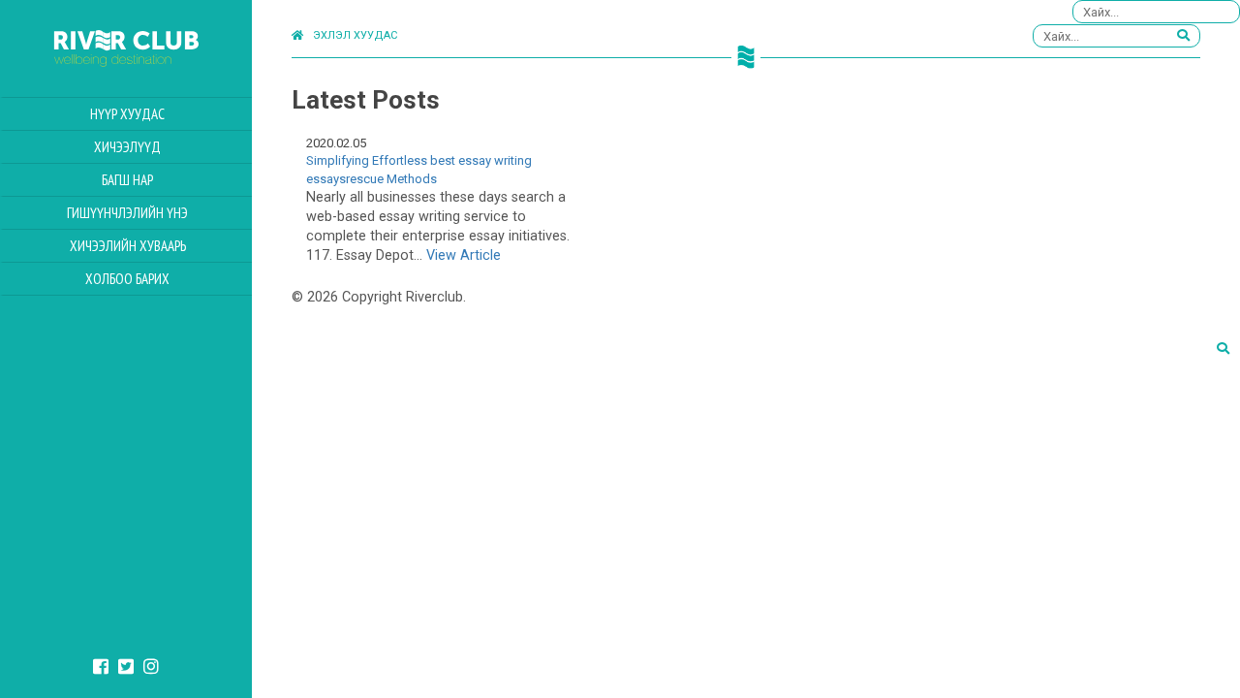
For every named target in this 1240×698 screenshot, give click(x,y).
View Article (463, 255)
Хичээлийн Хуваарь (128, 246)
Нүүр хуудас (127, 114)
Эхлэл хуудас (355, 35)
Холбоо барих (127, 279)
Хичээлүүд (127, 147)
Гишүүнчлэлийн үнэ (127, 213)
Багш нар (127, 180)
